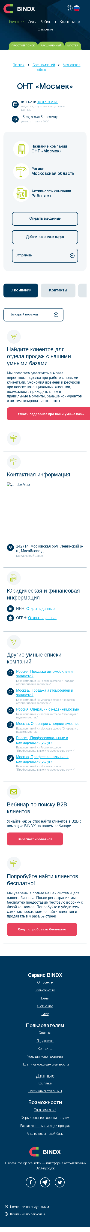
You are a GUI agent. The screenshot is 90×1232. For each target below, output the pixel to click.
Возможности (45, 990)
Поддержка (45, 1041)
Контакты (45, 1048)
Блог (45, 1014)
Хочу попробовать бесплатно (42, 929)
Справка (45, 1033)
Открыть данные (40, 609)
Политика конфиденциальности (45, 1064)
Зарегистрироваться (35, 839)
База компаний (44, 65)
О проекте (45, 982)
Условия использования (45, 1056)
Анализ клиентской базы (45, 1133)
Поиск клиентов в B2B (45, 1091)
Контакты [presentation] (58, 290)
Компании (45, 1083)
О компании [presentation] (20, 290)
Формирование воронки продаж (45, 1118)
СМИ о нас (45, 1006)
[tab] (20, 290)
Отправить (24, 255)
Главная (18, 65)
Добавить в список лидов (45, 237)
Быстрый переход (24, 314)
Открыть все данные (45, 218)
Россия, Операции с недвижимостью (47, 709)
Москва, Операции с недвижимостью (47, 724)
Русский (77, 8)
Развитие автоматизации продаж (45, 1126)
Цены (45, 998)
